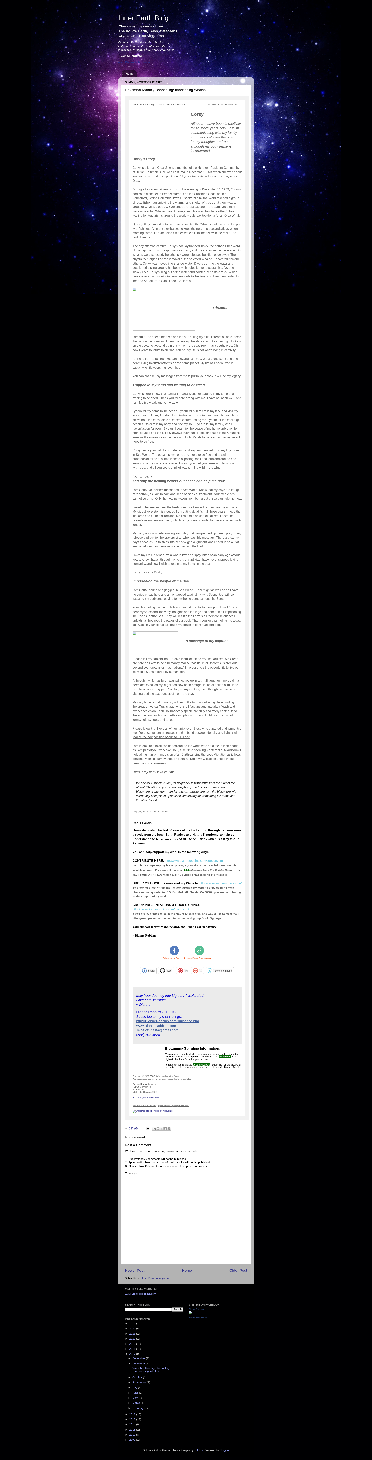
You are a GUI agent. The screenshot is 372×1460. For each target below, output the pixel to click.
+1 (200, 970)
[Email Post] (147, 1128)
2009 (132, 1439)
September (139, 1382)
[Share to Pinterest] (169, 1129)
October (137, 1377)
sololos (198, 1450)
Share (151, 970)
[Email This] (154, 1129)
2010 (132, 1434)
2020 (132, 1338)
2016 (132, 1414)
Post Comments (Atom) (156, 1278)
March (136, 1402)
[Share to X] (162, 1129)
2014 (132, 1424)
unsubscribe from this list (144, 1105)
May (135, 1397)
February (138, 1408)
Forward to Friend (222, 970)
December (139, 1358)
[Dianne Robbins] (190, 1313)
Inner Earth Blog (143, 18)
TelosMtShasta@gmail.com (157, 1030)
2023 (132, 1323)
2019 (132, 1343)
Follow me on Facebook (174, 958)
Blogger (224, 1450)
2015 (132, 1419)
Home (129, 73)
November (139, 1363)
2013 (132, 1429)
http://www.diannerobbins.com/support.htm (194, 860)
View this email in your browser (222, 104)
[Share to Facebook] (165, 1129)
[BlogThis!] (158, 1129)
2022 (132, 1328)
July (135, 1387)
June (135, 1392)
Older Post (238, 1270)
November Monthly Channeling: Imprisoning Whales (151, 1370)
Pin (185, 970)
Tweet (169, 970)
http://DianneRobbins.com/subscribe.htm (167, 1021)
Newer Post (134, 1270)
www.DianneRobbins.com (199, 958)
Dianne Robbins (196, 1309)
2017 (132, 1353)
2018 (132, 1348)
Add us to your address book (146, 1097)
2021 (132, 1333)
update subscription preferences (173, 1105)
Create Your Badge (198, 1317)
